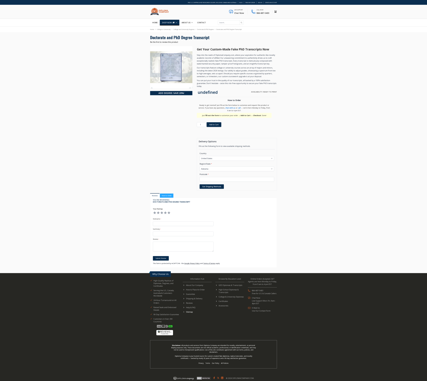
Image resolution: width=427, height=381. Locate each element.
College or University (164, 29)
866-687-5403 (263, 13)
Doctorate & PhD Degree (205, 29)
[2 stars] (158, 213)
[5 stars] (169, 213)
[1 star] (154, 213)
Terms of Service (209, 263)
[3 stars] (162, 213)
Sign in (260, 2)
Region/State (206, 164)
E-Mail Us (256, 308)
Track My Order (250, 2)
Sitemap (189, 312)
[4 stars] (165, 213)
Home (155, 22)
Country (203, 153)
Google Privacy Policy (192, 263)
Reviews (155, 196)
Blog (241, 2)
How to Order (167, 196)
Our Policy (215, 363)
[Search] (241, 22)
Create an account (271, 2)
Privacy (201, 363)
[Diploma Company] (183, 378)
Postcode (204, 174)
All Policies (225, 363)
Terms (207, 363)
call (239, 108)
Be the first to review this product (164, 42)
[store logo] (159, 11)
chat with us (230, 108)
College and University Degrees (184, 29)
